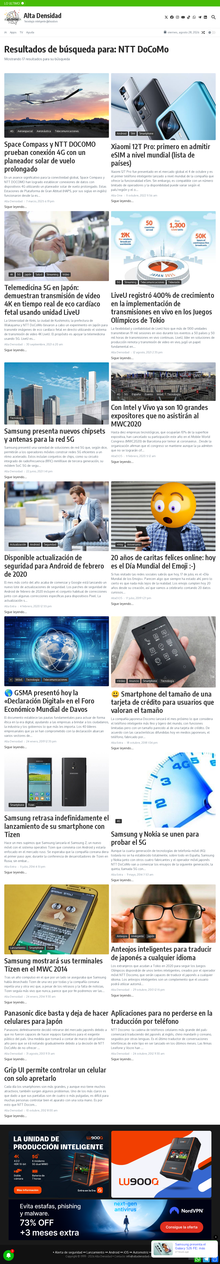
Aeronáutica (44, 131)
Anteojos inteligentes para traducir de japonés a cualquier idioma (161, 953)
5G (19, 274)
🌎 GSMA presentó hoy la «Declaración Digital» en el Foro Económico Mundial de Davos (49, 700)
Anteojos (122, 936)
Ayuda (30, 32)
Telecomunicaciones (67, 131)
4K (11, 274)
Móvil (160, 394)
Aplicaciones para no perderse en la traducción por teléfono (161, 1017)
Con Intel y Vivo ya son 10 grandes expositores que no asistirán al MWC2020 (159, 415)
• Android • (114, 1252)
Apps (13, 32)
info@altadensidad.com (140, 1256)
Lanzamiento (17, 947)
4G (12, 131)
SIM (133, 133)
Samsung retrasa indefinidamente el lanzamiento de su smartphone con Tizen (56, 826)
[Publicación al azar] (203, 32)
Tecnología (16, 418)
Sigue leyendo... (15, 207)
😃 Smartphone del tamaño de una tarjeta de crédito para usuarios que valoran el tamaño (162, 702)
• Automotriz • (141, 1252)
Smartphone (146, 133)
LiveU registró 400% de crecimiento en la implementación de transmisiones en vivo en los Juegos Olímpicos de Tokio (162, 307)
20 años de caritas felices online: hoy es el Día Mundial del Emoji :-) (163, 561)
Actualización (18, 544)
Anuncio (134, 681)
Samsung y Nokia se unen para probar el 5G (155, 838)
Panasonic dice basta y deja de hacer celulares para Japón (56, 1017)
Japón (28, 274)
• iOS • (126, 1252)
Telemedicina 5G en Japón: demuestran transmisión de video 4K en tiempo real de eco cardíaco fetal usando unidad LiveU (52, 299)
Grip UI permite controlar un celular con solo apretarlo (55, 1073)
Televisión (174, 282)
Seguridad (50, 544)
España (136, 394)
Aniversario (133, 544)
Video (66, 274)
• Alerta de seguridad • (68, 1252)
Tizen (31, 805)
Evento (149, 394)
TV (21, 32)
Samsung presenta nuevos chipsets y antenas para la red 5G (54, 434)
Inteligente (137, 936)
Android (122, 133)
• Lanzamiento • (95, 1252)
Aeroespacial (25, 131)
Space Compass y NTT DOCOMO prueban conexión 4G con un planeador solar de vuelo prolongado (50, 156)
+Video (121, 681)
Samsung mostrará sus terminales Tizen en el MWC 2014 (53, 964)
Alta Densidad (42, 15)
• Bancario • (159, 1252)
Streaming (52, 274)
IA (5, 32)
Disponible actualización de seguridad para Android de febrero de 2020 (54, 565)
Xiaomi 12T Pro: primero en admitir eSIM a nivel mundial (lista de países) (160, 154)
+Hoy (120, 544)
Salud (38, 274)
